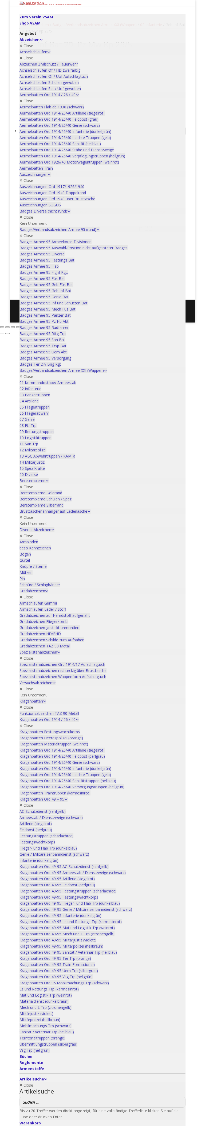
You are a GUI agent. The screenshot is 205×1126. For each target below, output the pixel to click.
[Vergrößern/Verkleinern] (2, 327)
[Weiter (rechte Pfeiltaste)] (7, 333)
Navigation (33, 3)
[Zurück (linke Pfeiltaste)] (2, 333)
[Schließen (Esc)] (18, 327)
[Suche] (180, 1102)
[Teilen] (13, 327)
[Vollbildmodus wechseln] (7, 327)
